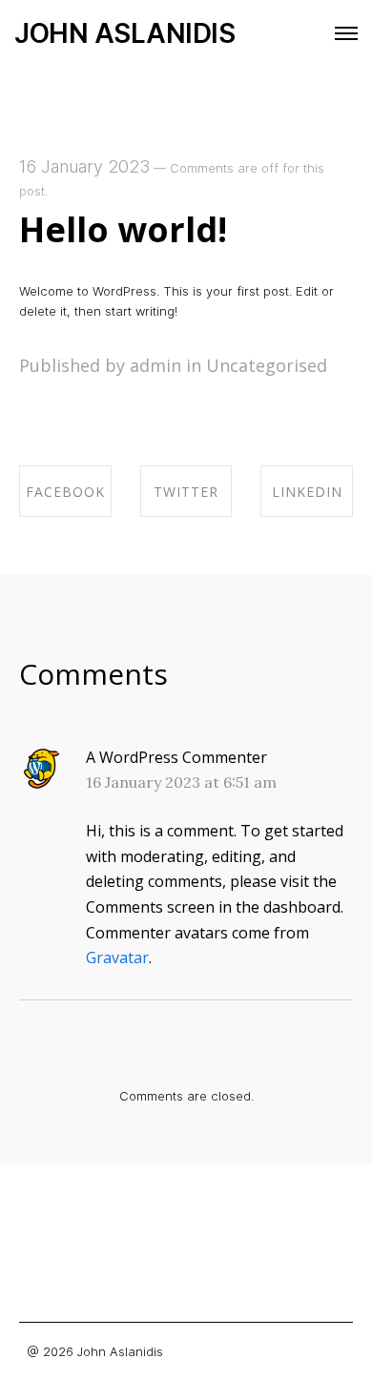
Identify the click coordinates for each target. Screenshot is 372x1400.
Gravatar (117, 957)
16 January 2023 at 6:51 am (181, 782)
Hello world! (123, 229)
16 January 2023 (84, 166)
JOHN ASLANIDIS (124, 33)
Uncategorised (266, 365)
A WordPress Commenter (176, 757)
